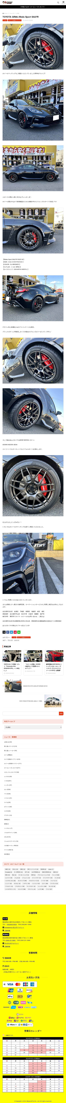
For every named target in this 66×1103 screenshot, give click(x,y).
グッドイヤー (47, 878)
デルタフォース (34, 880)
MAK (55, 872)
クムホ (17, 878)
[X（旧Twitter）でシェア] (4, 632)
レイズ (41, 889)
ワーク (49, 889)
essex (51, 869)
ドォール (54, 880)
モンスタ (52, 886)
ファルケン (9, 886)
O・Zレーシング (24, 875)
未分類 (7, 854)
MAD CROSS (46, 872)
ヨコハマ (16, 640)
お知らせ (8, 742)
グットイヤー (36, 878)
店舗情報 (7, 931)
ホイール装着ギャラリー (15, 20)
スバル (7, 802)
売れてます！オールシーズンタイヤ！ (33, 7)
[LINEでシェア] (18, 632)
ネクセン (17, 883)
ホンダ (7, 789)
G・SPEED (18, 872)
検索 (61, 713)
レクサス (8, 776)
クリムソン (26, 878)
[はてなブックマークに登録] (11, 632)
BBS (22, 869)
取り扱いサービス (10, 746)
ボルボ (7, 837)
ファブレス (54, 883)
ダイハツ (8, 806)
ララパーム (31, 889)
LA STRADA (36, 872)
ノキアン (26, 883)
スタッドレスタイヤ (11, 772)
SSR (33, 875)
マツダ (7, 794)
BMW (7, 819)
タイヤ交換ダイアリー (12, 759)
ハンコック (36, 883)
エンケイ (8, 878)
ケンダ (57, 878)
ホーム (6, 13)
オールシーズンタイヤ (12, 768)
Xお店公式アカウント (12, 943)
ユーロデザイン (10, 889)
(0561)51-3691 (11, 940)
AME (7, 869)
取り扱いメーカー (10, 750)
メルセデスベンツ (10, 832)
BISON (43, 869)
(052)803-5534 (12, 924)
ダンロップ (22, 880)
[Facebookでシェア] (7, 632)
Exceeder (8, 872)
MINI (6, 824)
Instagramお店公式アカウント (14, 927)
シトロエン (8, 828)
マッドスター (31, 886)
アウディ (8, 815)
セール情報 (8, 755)
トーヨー (44, 880)
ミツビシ (8, 798)
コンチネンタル (10, 880)
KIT (27, 872)
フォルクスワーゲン (11, 841)
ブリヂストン (19, 886)
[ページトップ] (62, 1099)
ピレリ (45, 883)
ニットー (8, 883)
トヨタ (17, 13)
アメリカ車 (8, 850)
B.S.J (15, 869)
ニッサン (8, 785)
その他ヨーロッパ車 (11, 845)
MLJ (14, 875)
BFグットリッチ (33, 869)
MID (7, 875)
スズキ (7, 811)
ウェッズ (10, 640)
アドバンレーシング (44, 875)
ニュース (12, 13)
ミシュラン (42, 886)
